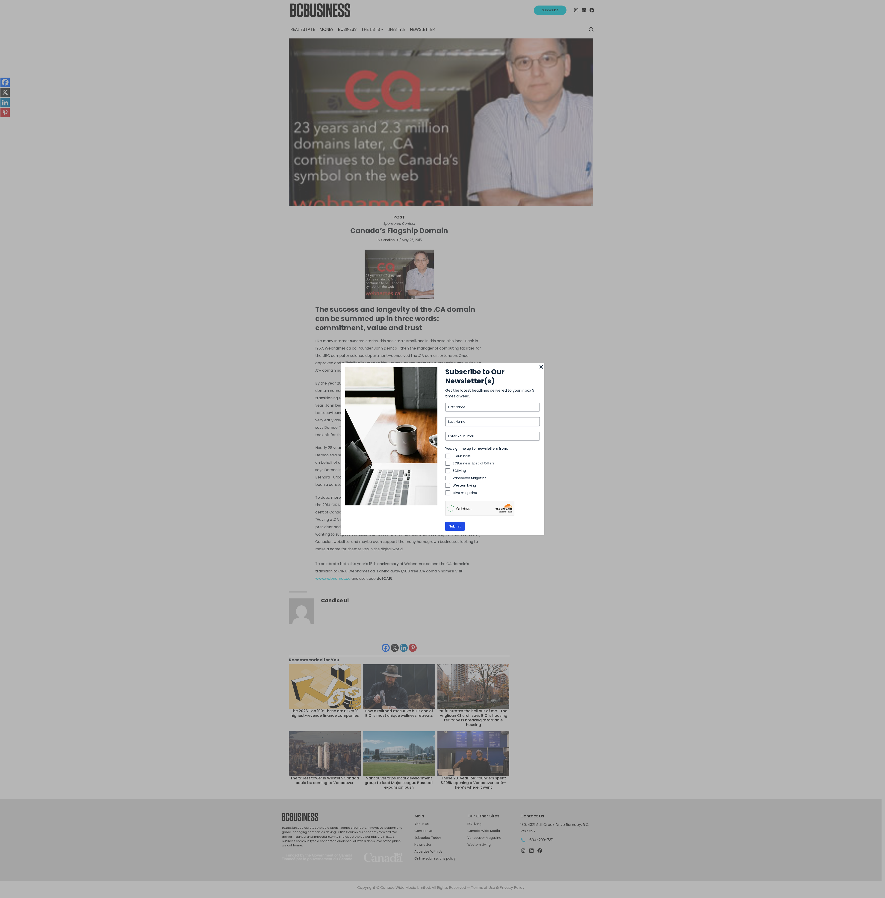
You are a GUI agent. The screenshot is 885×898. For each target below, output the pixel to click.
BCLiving (459, 470)
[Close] (541, 367)
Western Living (464, 485)
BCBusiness (462, 456)
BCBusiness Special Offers (473, 463)
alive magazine (465, 492)
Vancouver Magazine (470, 478)
